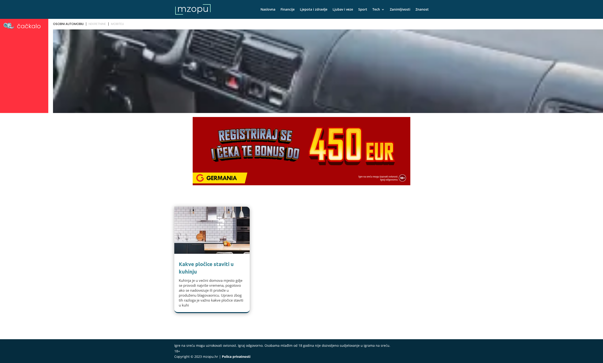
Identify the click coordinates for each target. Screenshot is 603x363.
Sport (362, 10)
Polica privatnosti (236, 356)
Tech (376, 10)
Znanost (422, 10)
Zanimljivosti (400, 10)
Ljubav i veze (343, 10)
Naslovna (268, 10)
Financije (288, 10)
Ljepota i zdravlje (313, 10)
